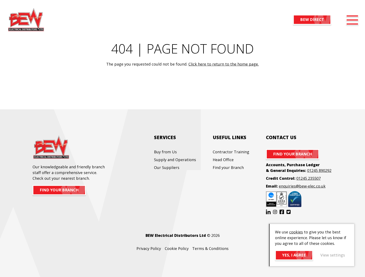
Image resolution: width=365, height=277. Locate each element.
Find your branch (59, 189)
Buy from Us (165, 151)
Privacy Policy (148, 248)
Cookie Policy (177, 248)
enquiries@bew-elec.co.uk (302, 186)
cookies (296, 231)
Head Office (223, 159)
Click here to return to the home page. (223, 64)
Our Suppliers (166, 167)
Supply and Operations (175, 159)
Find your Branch (228, 167)
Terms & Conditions (210, 248)
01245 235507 (308, 178)
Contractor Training (231, 151)
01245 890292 (319, 170)
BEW (25, 20)
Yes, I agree (294, 255)
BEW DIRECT (312, 19)
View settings (332, 255)
